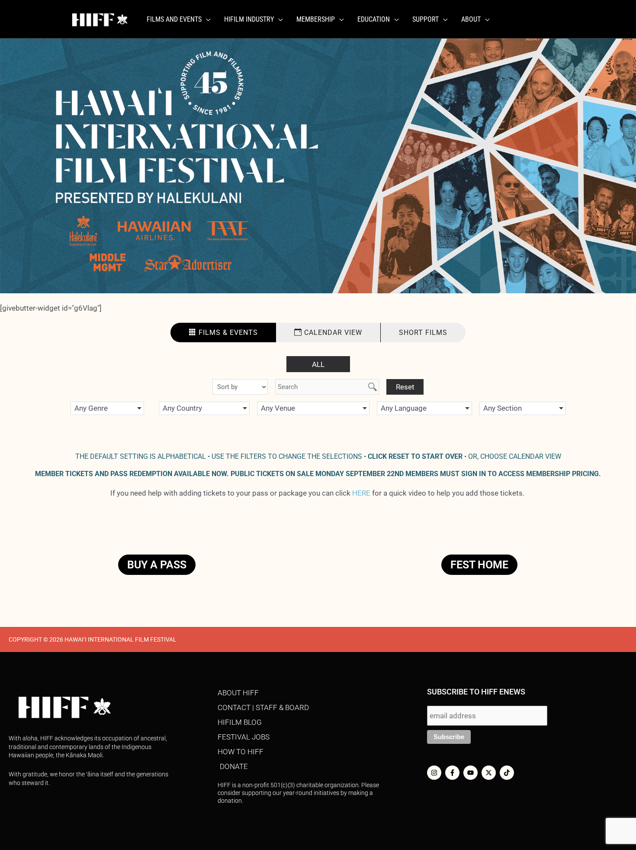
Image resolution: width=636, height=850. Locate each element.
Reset (405, 387)
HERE (361, 493)
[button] (206, 19)
